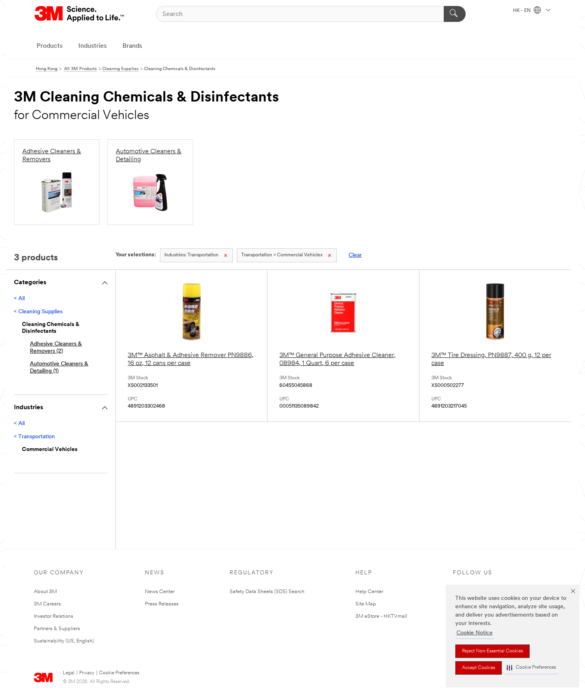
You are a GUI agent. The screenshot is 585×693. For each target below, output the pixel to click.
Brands (132, 46)
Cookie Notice (474, 633)
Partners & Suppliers (57, 628)
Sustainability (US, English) (64, 641)
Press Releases (162, 604)
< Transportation (34, 437)
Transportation (191, 255)
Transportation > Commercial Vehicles (281, 255)
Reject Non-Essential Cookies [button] (492, 651)
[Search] (455, 14)
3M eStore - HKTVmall (381, 616)
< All (19, 299)
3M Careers (47, 604)
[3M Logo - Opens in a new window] (80, 14)
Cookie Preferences (119, 673)
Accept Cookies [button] (478, 668)
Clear (355, 255)
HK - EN (522, 10)
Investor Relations (53, 616)
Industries (92, 46)
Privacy (86, 673)
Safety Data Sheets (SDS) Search (267, 591)
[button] (531, 667)
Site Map (365, 604)
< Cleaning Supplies (38, 312)
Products (49, 46)
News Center (160, 591)
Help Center (369, 591)
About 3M (45, 591)
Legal (68, 673)
